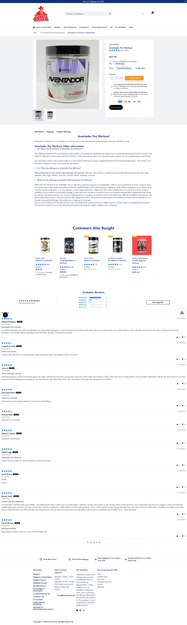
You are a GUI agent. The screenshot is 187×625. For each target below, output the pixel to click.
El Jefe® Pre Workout (44, 260)
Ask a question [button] (157, 302)
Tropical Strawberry (124, 68)
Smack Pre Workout (91, 260)
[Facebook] (77, 610)
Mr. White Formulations (115, 258)
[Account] (143, 14)
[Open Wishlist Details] (147, 14)
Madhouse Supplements (139, 258)
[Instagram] (80, 610)
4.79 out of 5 (34, 300)
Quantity (112, 74)
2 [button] (90, 542)
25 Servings (119, 63)
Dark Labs (63, 258)
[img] (7, 318)
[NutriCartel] (41, 14)
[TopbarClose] (185, 1)
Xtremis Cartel (40, 258)
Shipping (50, 132)
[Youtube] (83, 610)
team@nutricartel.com (66, 595)
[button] (114, 50)
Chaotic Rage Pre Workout (139, 261)
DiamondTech (114, 44)
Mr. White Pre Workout (117, 260)
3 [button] (93, 542)
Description (39, 131)
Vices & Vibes (88, 258)
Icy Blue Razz (140, 68)
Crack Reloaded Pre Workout (67, 261)
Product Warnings (63, 132)
